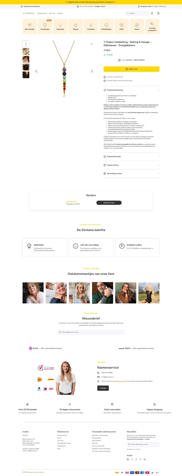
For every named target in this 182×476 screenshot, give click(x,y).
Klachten (95, 443)
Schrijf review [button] (109, 203)
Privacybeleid (96, 438)
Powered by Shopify (38, 472)
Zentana (30, 472)
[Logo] (28, 13)
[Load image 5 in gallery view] (26, 74)
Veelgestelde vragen (64, 443)
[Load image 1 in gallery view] (26, 43)
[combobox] (137, 13)
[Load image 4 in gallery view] (26, 67)
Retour (59, 438)
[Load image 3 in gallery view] (26, 59)
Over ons (60, 441)
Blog (58, 449)
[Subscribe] (122, 332)
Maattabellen (61, 446)
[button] (158, 13)
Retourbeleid (96, 441)
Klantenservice (108, 367)
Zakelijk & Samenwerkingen (101, 449)
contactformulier (119, 381)
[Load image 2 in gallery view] (26, 51)
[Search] (127, 13)
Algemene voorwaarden (100, 435)
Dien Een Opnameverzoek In (101, 451)
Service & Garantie (98, 446)
